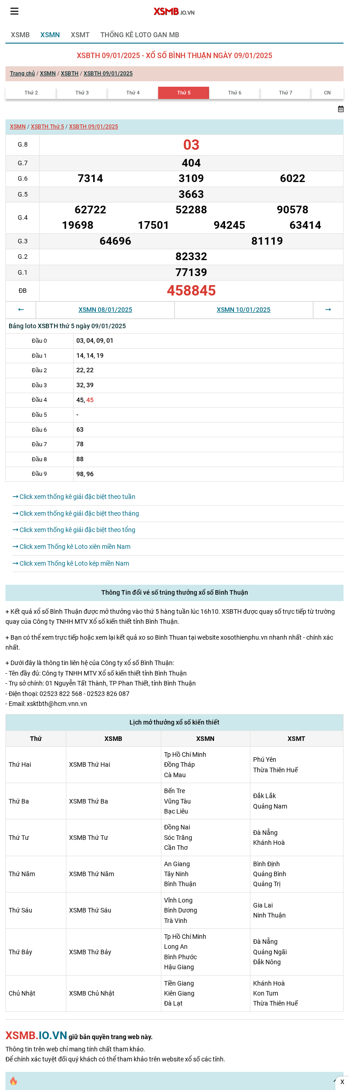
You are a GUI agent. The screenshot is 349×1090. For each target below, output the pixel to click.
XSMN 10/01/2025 (243, 309)
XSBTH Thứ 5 (47, 126)
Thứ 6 (234, 93)
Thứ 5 (183, 93)
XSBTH (70, 73)
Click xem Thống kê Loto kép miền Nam (73, 563)
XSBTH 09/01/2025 (108, 73)
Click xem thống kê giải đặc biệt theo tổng (76, 529)
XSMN (50, 35)
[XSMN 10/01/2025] (328, 309)
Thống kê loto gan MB (139, 35)
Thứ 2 (31, 93)
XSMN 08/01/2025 (105, 309)
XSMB (20, 35)
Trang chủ (22, 73)
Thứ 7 (285, 93)
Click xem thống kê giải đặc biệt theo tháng (78, 513)
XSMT (80, 35)
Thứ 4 (133, 93)
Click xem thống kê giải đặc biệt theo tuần (76, 496)
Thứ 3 (82, 93)
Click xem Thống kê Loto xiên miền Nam (74, 546)
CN (327, 93)
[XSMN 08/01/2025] (21, 309)
